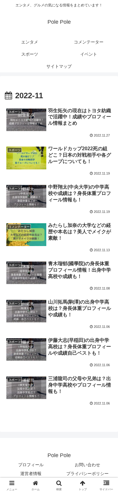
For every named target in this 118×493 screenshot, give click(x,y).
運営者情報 (30, 473)
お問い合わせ (87, 464)
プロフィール (31, 464)
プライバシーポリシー (87, 473)
